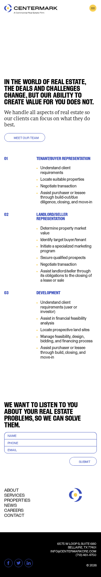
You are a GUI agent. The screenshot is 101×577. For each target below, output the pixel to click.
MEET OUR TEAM (26, 138)
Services (14, 495)
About (11, 490)
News (10, 505)
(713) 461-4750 (86, 555)
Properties (17, 500)
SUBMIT (84, 461)
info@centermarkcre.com (73, 551)
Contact (14, 516)
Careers (14, 510)
